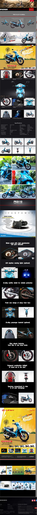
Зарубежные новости (10, 506)
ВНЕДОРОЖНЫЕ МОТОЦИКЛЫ (25, 9)
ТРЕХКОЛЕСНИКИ (8, 513)
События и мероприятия (10, 507)
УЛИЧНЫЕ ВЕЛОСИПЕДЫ (13, 9)
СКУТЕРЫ (35, 9)
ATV (4, 513)
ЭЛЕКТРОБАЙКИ (2, 513)
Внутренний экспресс (10, 505)
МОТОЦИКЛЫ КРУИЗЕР (19, 9)
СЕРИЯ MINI (9, 9)
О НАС (0, 505)
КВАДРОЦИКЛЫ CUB (31, 9)
